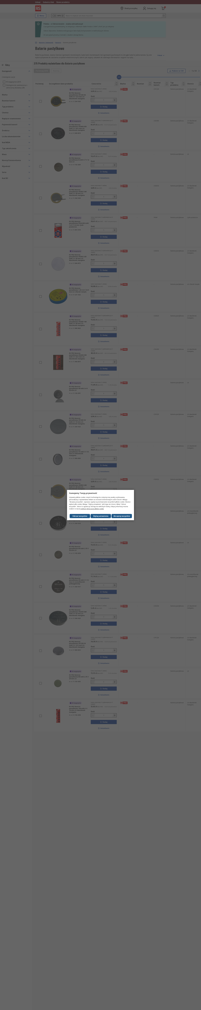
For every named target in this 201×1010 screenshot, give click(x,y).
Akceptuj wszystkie (121, 516)
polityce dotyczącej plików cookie (92, 509)
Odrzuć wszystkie (79, 516)
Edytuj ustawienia (100, 516)
